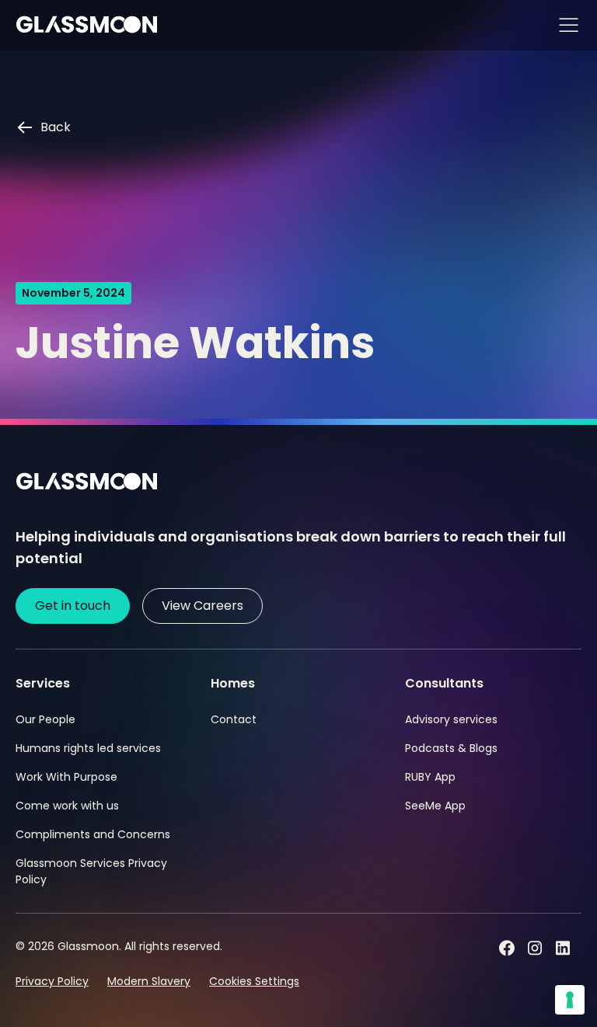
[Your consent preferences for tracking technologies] (570, 1000)
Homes (233, 683)
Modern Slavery (148, 981)
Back (55, 127)
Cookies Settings (254, 981)
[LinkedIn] (562, 947)
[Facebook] (507, 947)
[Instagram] (534, 947)
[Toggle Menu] (568, 25)
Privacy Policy (52, 981)
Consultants (444, 683)
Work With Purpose (66, 777)
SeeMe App (435, 805)
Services (43, 683)
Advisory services (451, 719)
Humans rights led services (88, 748)
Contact (234, 719)
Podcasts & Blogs (451, 748)
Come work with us (67, 805)
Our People (45, 719)
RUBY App (430, 777)
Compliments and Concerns (93, 834)
